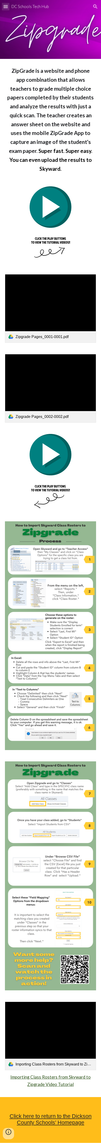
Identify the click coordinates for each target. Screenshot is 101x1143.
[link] (50, 308)
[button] (5, 6)
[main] (50, 120)
